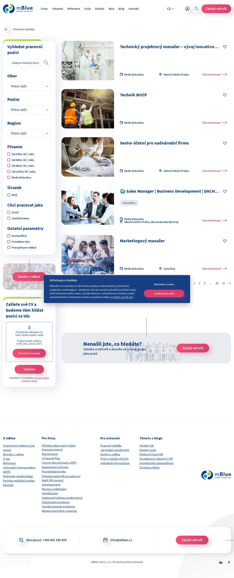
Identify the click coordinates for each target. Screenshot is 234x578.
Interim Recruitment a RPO (59, 463)
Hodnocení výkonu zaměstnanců (62, 498)
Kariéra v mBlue (29, 276)
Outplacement (51, 484)
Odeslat (29, 369)
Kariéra (99, 8)
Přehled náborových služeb (59, 445)
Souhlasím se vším (164, 293)
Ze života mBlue (149, 467)
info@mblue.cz (121, 540)
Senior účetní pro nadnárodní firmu (154, 143)
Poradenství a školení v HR (156, 459)
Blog (121, 8)
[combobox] (29, 86)
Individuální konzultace (114, 463)
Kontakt (134, 8)
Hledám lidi (146, 445)
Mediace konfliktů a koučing (59, 511)
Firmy (44, 8)
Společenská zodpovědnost (156, 463)
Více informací (211, 74)
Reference (73, 8)
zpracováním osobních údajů (35, 379)
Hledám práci (147, 450)
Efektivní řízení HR (151, 454)
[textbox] (21, 86)
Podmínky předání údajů (18, 476)
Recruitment (50, 454)
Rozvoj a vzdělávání (54, 489)
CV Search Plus (51, 458)
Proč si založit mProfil (114, 459)
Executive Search (52, 449)
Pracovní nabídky (111, 445)
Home (6, 29)
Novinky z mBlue (13, 454)
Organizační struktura (55, 502)
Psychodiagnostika (54, 471)
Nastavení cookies (164, 284)
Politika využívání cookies (19, 480)
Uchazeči (57, 8)
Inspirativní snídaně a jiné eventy (19, 448)
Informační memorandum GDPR (19, 470)
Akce (111, 8)
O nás (87, 8)
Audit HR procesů (52, 480)
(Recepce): (46, 540)
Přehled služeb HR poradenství (61, 476)
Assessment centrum (55, 467)
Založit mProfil (216, 9)
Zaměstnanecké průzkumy (58, 506)
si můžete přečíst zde (121, 297)
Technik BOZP (133, 95)
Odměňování (50, 493)
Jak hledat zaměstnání (114, 450)
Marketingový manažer (142, 241)
